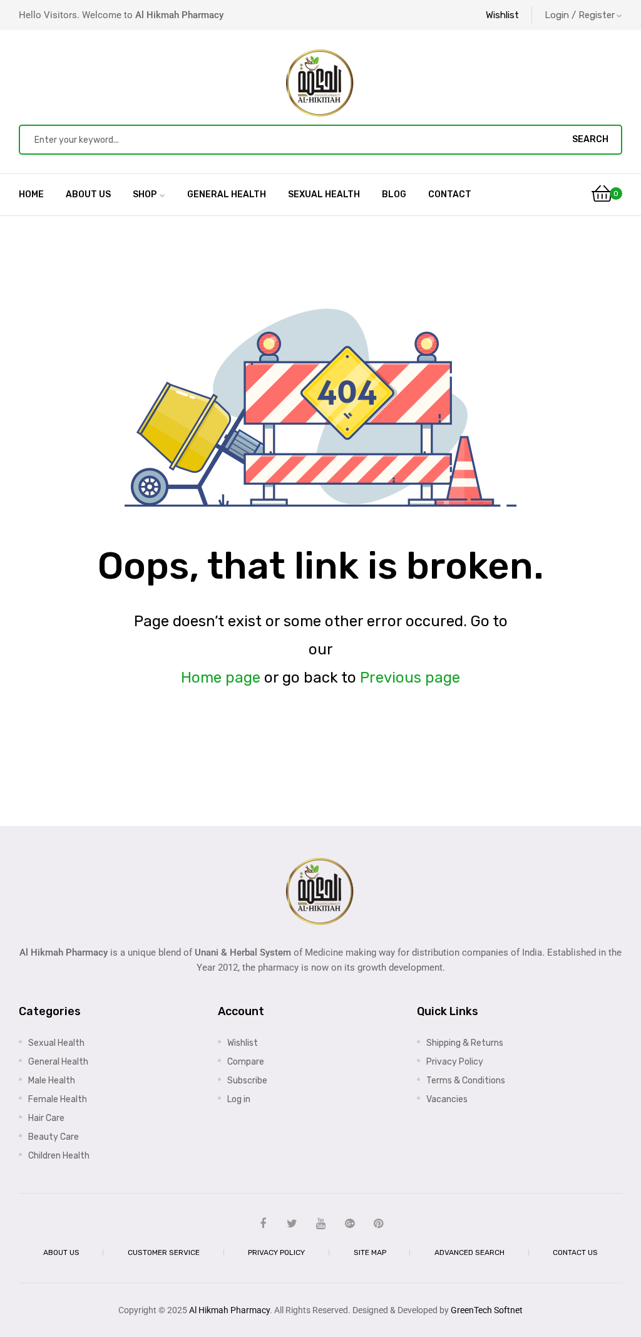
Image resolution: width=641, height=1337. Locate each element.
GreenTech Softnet (487, 1310)
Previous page (410, 677)
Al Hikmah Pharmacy (229, 1310)
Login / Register (580, 15)
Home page (220, 677)
